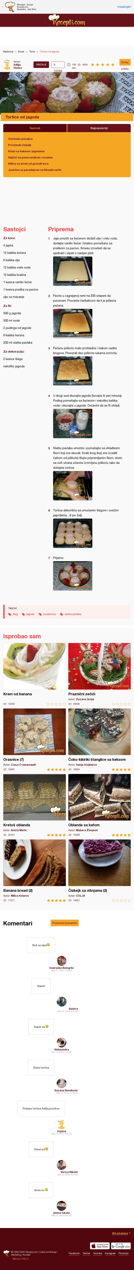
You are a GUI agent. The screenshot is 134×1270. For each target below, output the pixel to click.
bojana (61, 1131)
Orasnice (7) (34, 739)
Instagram (110, 1253)
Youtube (97, 1253)
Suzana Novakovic (66, 1090)
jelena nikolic (61, 1212)
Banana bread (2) (34, 870)
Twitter (86, 1253)
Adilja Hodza (18, 66)
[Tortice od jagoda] (88, 271)
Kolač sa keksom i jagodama (26, 151)
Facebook (74, 1253)
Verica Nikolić (69, 1171)
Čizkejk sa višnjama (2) (99, 870)
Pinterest (124, 1253)
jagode (30, 614)
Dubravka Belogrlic (61, 967)
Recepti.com (67, 20)
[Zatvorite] (2, 7)
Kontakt (26, 1254)
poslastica (49, 614)
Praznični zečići (99, 674)
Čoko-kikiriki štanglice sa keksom (99, 739)
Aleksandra (61, 1049)
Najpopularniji (99, 128)
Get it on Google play (121, 1245)
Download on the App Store (100, 1245)
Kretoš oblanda (34, 805)
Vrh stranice (120, 1233)
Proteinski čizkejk (19, 145)
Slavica (73, 1008)
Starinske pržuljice (20, 138)
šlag (15, 614)
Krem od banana (34, 674)
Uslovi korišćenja (48, 1252)
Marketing (16, 1254)
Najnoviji (35, 128)
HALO (25, 1258)
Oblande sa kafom (99, 805)
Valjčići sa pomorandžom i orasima (30, 157)
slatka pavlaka (73, 614)
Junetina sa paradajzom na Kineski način (34, 169)
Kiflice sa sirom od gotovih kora (28, 163)
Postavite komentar (64, 922)
